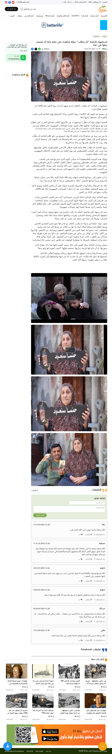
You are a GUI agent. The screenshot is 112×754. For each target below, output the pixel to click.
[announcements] (56, 25)
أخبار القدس (28, 15)
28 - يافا (67, 2)
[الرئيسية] (102, 9)
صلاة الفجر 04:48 (23, 2)
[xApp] (36, 49)
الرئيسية (104, 15)
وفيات (19, 15)
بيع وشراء (39, 15)
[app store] (50, 731)
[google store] (50, 738)
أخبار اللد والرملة (63, 15)
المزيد (12, 15)
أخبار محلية (94, 15)
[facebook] (9, 2)
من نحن (48, 751)
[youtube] (13, 2)
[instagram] (6, 2)
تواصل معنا (39, 751)
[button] (88, 534)
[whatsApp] (39, 49)
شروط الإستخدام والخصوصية (14, 751)
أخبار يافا (85, 15)
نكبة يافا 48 (50, 15)
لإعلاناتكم (29, 751)
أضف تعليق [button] (40, 515)
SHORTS (75, 15)
